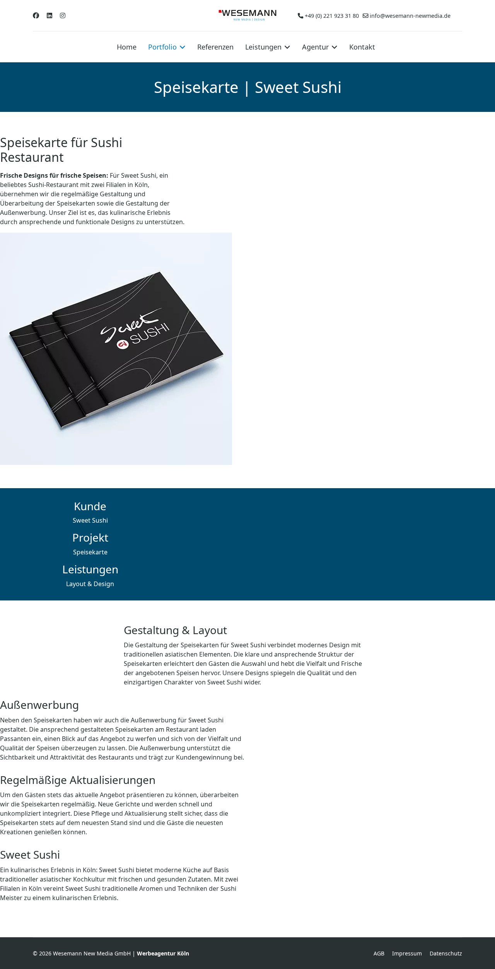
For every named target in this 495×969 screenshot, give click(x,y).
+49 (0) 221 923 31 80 (332, 15)
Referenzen (215, 46)
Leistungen (263, 46)
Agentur (315, 46)
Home (127, 46)
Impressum (407, 953)
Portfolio (162, 46)
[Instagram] (62, 15)
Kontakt (362, 46)
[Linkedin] (49, 15)
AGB (379, 953)
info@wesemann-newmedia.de (410, 15)
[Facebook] (36, 15)
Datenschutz (446, 953)
